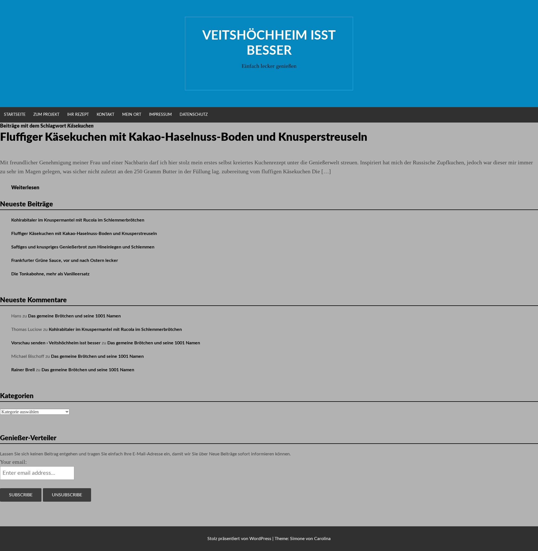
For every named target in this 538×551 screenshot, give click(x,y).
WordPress (260, 538)
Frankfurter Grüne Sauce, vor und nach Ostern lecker (64, 260)
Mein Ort (131, 115)
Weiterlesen (27, 187)
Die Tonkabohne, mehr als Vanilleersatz (50, 274)
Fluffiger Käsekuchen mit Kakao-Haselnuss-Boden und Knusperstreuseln (183, 137)
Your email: (13, 462)
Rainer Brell (23, 370)
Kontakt (105, 115)
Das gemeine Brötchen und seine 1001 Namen (74, 316)
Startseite (14, 115)
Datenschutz (194, 115)
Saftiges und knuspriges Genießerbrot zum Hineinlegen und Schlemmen (82, 247)
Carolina (322, 538)
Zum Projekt (46, 115)
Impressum (160, 115)
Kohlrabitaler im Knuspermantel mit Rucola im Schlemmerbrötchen (77, 220)
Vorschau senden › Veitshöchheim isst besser (56, 343)
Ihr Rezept (78, 115)
